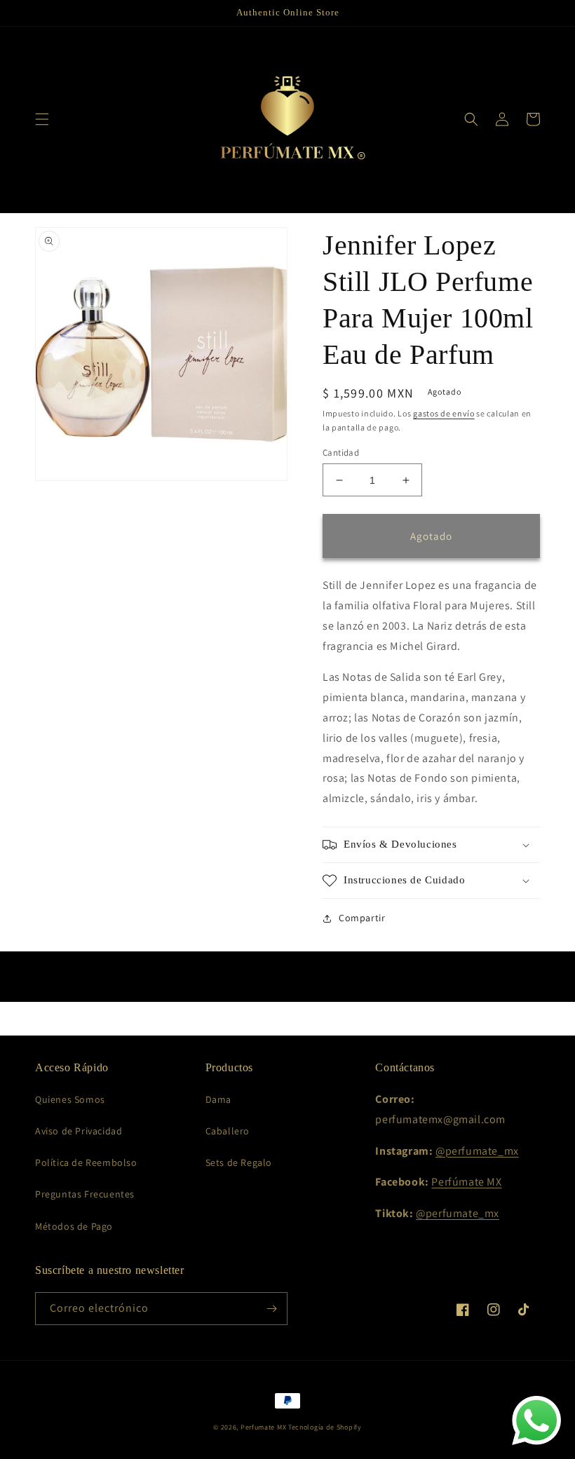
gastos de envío (444, 413)
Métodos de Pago (74, 1226)
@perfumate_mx (477, 1151)
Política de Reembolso (86, 1162)
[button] (42, 119)
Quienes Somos (70, 1099)
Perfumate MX (263, 1427)
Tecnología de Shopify (325, 1427)
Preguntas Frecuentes (85, 1194)
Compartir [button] (362, 917)
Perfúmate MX (466, 1181)
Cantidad (341, 453)
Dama (218, 1099)
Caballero (227, 1131)
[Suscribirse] (271, 1308)
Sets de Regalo (238, 1162)
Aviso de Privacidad (78, 1131)
